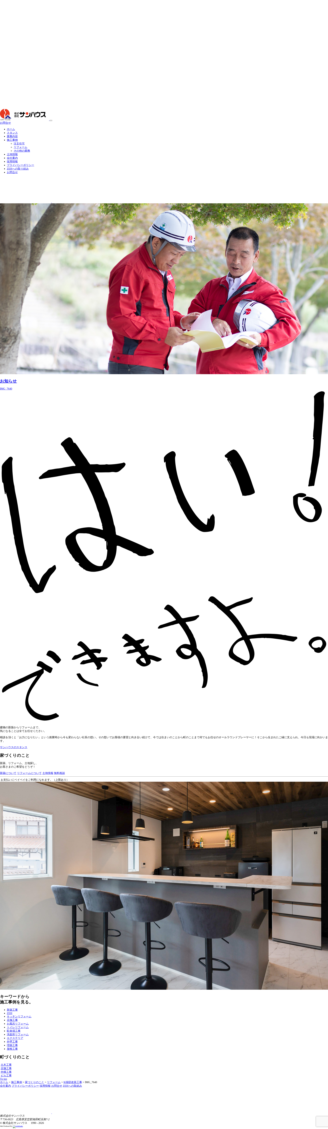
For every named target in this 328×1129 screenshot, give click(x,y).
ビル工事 (6, 1075)
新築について (8, 773)
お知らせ (8, 381)
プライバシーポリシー (20, 165)
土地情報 (12, 154)
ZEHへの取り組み (18, 168)
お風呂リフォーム (18, 1023)
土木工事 (6, 1064)
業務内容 (12, 136)
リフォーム (20, 147)
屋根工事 (12, 1048)
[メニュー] (51, 120)
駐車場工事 (13, 1030)
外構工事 (6, 1071)
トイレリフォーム (18, 1027)
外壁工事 (12, 1041)
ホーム (11, 129)
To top (3, 1078)
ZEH (9, 1013)
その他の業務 (22, 150)
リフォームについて (29, 773)
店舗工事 (12, 1020)
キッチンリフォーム (19, 1016)
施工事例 (12, 139)
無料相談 (59, 773)
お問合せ (5, 122)
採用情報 (12, 161)
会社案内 (12, 157)
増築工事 (12, 1045)
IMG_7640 (6, 388)
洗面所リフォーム (18, 1034)
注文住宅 (19, 143)
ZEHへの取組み (72, 1085)
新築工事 (12, 1009)
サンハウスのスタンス (13, 747)
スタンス (12, 132)
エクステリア (15, 1038)
